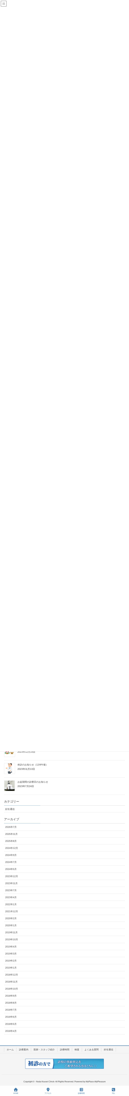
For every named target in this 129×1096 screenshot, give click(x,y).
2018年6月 (11, 1016)
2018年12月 (11, 974)
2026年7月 (11, 827)
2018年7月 (11, 1009)
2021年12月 (11, 911)
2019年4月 (11, 946)
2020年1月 (11, 925)
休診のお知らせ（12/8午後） (32, 764)
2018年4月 (11, 1031)
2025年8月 (11, 841)
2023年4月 (11, 897)
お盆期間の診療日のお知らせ (32, 782)
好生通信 (10, 809)
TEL (113, 1093)
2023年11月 (11, 883)
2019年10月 (11, 939)
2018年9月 (11, 995)
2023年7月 (11, 890)
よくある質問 (91, 1049)
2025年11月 (11, 834)
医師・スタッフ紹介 (44, 1049)
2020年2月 (11, 918)
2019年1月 (11, 967)
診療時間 (64, 1049)
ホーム (10, 1049)
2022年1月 (11, 904)
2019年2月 (11, 960)
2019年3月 (11, 953)
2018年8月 (11, 1002)
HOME (15, 1093)
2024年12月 (11, 848)
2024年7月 (11, 862)
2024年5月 (11, 869)
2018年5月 (11, 1024)
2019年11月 (11, 932)
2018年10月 (11, 988)
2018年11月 (11, 981)
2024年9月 (11, 855)
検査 (77, 1049)
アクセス (48, 1093)
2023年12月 (11, 876)
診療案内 (23, 1049)
